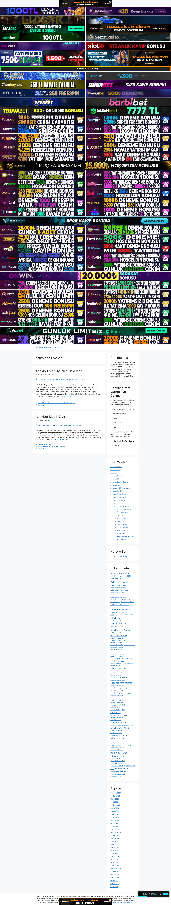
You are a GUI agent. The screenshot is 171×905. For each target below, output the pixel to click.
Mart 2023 (114, 881)
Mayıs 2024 (114, 838)
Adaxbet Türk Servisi (117, 530)
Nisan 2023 (114, 878)
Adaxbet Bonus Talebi (118, 533)
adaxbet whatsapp (116, 730)
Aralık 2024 (114, 817)
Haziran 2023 (115, 872)
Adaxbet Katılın (115, 485)
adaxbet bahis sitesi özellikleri (117, 592)
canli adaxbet (115, 758)
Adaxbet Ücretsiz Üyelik (119, 512)
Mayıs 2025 (114, 808)
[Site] (42, 119)
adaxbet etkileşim (123, 612)
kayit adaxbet (129, 766)
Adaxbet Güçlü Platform (119, 527)
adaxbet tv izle (115, 720)
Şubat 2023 (114, 884)
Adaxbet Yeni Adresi (119, 735)
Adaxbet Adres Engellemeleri (120, 509)
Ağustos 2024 (115, 829)
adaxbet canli (42, 446)
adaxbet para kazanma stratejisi (117, 680)
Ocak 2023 (114, 887)
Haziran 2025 (115, 805)
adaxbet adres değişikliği (120, 576)
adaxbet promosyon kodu (120, 693)
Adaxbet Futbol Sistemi (118, 521)
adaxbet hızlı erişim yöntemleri (117, 654)
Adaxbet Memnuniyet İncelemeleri (122, 536)
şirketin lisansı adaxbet (115, 776)
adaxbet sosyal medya (117, 702)
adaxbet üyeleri (70, 403)
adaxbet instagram (117, 656)
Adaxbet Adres (123, 573)
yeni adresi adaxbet (118, 771)
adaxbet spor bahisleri (118, 705)
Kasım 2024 (114, 820)
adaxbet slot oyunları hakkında (56, 403)
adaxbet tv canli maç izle (117, 717)
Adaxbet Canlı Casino (127, 602)
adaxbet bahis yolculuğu (116, 595)
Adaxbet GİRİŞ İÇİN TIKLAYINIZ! (85, 69)
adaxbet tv (115, 712)
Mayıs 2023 (114, 875)
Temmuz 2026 (115, 793)
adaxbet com (114, 612)
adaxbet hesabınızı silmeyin (116, 652)
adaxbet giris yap (118, 623)
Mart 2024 (114, 844)
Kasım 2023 (114, 856)
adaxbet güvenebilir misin (118, 642)
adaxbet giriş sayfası (116, 632)
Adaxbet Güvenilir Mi (116, 645)
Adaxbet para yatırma (121, 682)
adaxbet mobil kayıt (52, 446)
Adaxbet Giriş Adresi (120, 630)
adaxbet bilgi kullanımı (115, 599)
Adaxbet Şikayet (119, 752)
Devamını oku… (67, 396)
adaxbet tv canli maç (118, 715)
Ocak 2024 (114, 850)
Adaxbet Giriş (115, 470)
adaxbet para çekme (118, 688)
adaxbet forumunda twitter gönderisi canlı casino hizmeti (121, 615)
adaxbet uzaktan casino (127, 725)
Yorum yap (41, 405)
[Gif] (85, 165)
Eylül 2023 (114, 862)
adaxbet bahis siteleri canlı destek (118, 587)
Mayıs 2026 (114, 799)
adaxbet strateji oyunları (115, 707)
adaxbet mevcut (126, 670)
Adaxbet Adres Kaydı (118, 518)
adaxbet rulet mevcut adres (116, 695)
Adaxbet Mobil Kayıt (50, 416)
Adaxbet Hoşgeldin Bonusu (120, 506)
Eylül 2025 (114, 802)
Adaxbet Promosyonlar (44, 401)
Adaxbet (113, 473)
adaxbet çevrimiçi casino (117, 743)
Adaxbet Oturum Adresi (118, 524)
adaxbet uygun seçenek (115, 725)
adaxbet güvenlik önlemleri (116, 647)
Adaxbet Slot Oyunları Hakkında (59, 371)
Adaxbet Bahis (42, 403)
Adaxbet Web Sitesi (119, 728)
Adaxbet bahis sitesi (119, 590)
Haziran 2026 (115, 796)
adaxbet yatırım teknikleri (128, 730)
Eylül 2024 (114, 826)
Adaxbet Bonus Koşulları (119, 497)
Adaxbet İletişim (116, 491)
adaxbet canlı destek (119, 604)
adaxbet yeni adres (116, 733)
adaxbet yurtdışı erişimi (115, 740)
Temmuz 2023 (115, 869)
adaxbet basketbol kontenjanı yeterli (118, 597)
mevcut (112, 769)
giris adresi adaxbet (117, 761)
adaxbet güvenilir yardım (129, 645)
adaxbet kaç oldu (117, 661)
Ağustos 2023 (115, 866)
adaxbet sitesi (116, 700)
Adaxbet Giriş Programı (118, 515)
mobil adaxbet (121, 768)
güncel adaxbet (116, 766)
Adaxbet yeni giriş (118, 738)
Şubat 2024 (114, 847)
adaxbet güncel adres (116, 638)
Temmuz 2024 (115, 832)
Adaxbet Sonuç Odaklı (118, 494)
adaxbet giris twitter (116, 621)
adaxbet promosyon (118, 690)
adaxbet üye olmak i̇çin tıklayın (117, 747)
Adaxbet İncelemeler (116, 750)
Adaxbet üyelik (125, 745)
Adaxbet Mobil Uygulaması (120, 488)
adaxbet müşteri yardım (115, 675)
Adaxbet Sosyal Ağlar (118, 539)
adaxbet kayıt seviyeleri (126, 658)
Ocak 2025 (114, 814)
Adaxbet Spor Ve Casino (119, 482)
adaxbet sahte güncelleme (116, 697)
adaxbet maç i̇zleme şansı (116, 670)
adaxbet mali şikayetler (128, 663)
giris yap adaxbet (117, 763)
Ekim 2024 (114, 823)
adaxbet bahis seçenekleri (118, 585)
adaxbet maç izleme (119, 668)
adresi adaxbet (117, 756)
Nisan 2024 (114, 841)
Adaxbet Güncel (118, 635)
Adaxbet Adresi (116, 467)
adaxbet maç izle (115, 665)
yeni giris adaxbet (117, 774)
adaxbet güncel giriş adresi (118, 640)
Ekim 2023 (114, 859)
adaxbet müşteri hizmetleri (118, 673)
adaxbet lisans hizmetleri (116, 663)
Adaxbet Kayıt (115, 658)
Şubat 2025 (114, 811)
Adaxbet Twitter (118, 722)
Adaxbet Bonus (128, 599)
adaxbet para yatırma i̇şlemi (116, 685)
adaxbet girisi (117, 618)
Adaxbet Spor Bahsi (117, 500)
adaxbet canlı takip (114, 607)
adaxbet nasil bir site (118, 678)
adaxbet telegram (117, 710)
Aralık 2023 (114, 853)
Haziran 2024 (115, 835)
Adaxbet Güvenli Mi (116, 649)
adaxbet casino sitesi (121, 609)
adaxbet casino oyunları (127, 607)
